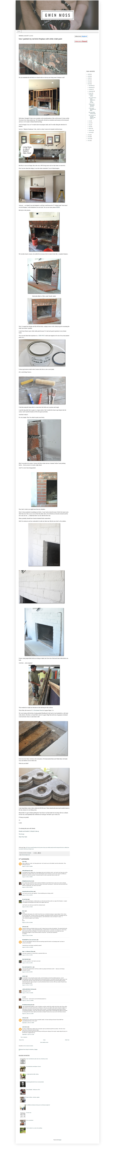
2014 (89, 134)
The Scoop (21, 834)
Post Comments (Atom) (28, 1045)
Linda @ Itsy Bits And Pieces (27, 891)
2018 (89, 78)
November (91, 87)
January (90, 132)
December (91, 85)
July (90, 121)
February (91, 130)
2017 (89, 80)
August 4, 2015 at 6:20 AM (27, 922)
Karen (23, 911)
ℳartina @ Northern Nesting (28, 989)
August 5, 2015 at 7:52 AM (27, 985)
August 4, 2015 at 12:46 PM (27, 947)
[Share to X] (37, 853)
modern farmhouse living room (27, 849)
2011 (89, 140)
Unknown (24, 926)
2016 (89, 82)
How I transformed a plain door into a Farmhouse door (37, 1058)
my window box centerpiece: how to (33, 1066)
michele (24, 976)
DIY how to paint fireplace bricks (33, 847)
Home (19, 31)
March (90, 128)
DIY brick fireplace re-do (26, 854)
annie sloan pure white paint (46, 847)
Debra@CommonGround (27, 881)
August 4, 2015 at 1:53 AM (27, 906)
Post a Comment (24, 1037)
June (90, 122)
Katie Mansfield (25, 959)
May (90, 124)
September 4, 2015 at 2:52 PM (28, 1034)
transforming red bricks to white (60, 847)
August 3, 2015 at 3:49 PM (27, 876)
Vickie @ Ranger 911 (26, 870)
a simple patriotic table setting (32, 1074)
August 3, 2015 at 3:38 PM (27, 866)
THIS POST (41, 335)
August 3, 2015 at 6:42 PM (27, 895)
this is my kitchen (29, 1120)
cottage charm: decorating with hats (92, 105)
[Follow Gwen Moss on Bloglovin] (81, 37)
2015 (89, 83)
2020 (89, 74)
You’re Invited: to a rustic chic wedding (34, 1128)
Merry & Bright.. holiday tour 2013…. (33, 1089)
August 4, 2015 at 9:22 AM (27, 935)
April (90, 126)
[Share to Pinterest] (40, 853)
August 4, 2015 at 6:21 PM (27, 962)
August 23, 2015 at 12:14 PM (27, 1013)
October (90, 89)
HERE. (58, 207)
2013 (89, 136)
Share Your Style (23, 836)
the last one (28, 1112)
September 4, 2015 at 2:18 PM (28, 1022)
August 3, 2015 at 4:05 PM (27, 887)
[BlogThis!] (36, 853)
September (91, 91)
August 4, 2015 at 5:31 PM (27, 955)
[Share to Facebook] (39, 853)
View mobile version (44, 1042)
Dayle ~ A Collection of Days (27, 951)
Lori (23, 997)
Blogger (59, 1139)
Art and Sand (24, 899)
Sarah (23, 861)
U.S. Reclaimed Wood (37, 710)
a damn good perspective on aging (92, 109)
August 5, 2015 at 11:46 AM (27, 992)
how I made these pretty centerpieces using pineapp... (92, 100)
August (90, 93)
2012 (89, 138)
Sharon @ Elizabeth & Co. (27, 967)
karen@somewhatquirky (27, 1004)
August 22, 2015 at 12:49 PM (27, 1000)
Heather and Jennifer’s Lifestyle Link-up (29, 831)
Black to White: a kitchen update (33, 1097)
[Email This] (34, 853)
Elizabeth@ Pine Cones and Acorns (29, 939)
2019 (89, 76)
